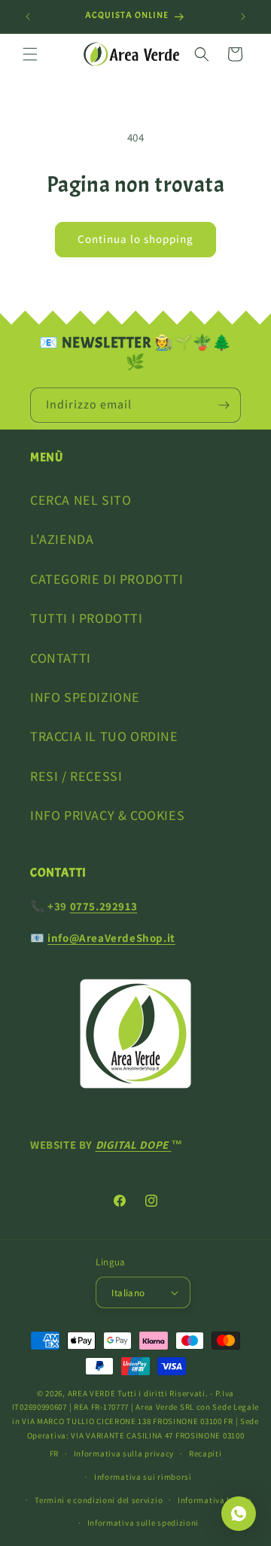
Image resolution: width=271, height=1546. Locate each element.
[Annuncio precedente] (27, 16)
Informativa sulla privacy (124, 1453)
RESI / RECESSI (76, 776)
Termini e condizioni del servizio (99, 1500)
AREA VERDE (92, 1393)
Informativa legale (214, 1500)
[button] (30, 54)
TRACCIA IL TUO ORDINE (104, 736)
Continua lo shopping (135, 239)
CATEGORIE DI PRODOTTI (107, 579)
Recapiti (205, 1453)
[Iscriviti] (223, 405)
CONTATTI (60, 658)
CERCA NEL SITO (80, 500)
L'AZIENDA (61, 539)
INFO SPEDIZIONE (85, 697)
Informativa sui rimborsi (143, 1477)
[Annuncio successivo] (243, 16)
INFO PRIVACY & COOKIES (107, 815)
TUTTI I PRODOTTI (86, 618)
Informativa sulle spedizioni (143, 1522)
